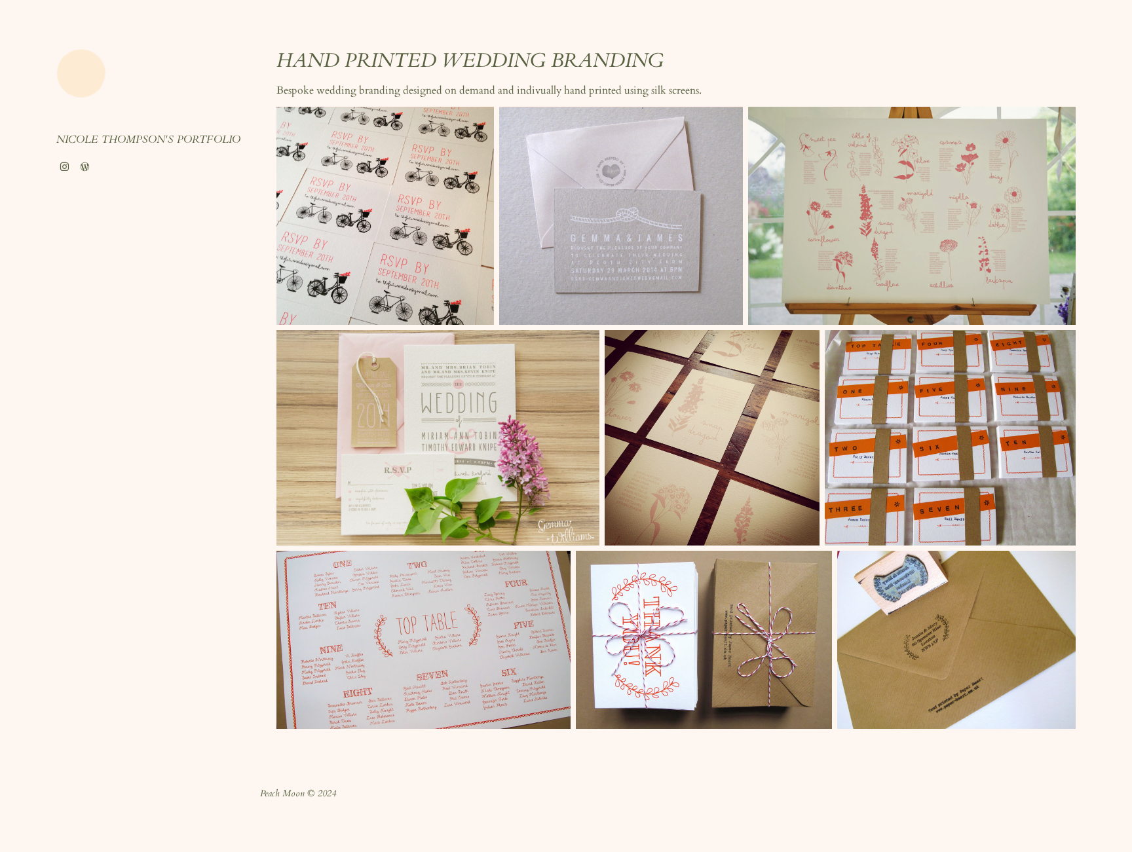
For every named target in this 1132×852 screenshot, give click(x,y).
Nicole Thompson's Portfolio (148, 140)
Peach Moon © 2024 (298, 794)
